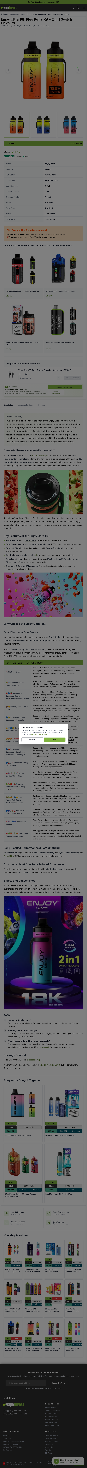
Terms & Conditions (52, 1411)
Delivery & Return (51, 1419)
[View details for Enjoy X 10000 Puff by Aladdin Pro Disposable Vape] (13, 1288)
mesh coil (45, 1047)
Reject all (32, 739)
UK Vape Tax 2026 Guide (12, 1447)
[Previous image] (8, 70)
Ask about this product (64, 387)
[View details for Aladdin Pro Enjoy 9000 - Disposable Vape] (13, 1249)
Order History (50, 1447)
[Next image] (78, 70)
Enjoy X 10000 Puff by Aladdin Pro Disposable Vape (12, 1311)
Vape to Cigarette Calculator (13, 1441)
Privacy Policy (50, 1408)
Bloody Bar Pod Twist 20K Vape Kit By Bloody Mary (32, 1271)
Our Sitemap (7, 1450)
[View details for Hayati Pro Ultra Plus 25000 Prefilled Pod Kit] (33, 1328)
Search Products (51, 1435)
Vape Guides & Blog (10, 1444)
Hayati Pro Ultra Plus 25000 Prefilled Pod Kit (33, 1350)
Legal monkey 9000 (50, 1065)
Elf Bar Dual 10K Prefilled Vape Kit (52, 1310)
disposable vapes (40, 455)
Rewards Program (52, 1425)
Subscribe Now (58, 1383)
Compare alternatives (56, 392)
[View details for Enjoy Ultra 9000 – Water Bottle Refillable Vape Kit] (74, 1328)
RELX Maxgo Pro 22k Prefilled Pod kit (13, 1349)
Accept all (54, 739)
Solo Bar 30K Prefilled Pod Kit (72, 1310)
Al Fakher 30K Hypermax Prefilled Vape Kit (33, 1311)
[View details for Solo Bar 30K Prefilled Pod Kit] (74, 1288)
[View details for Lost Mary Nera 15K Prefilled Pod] (64, 1162)
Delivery (41, 405)
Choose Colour (24, 374)
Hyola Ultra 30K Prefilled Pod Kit (18, 1135)
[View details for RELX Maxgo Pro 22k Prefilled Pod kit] (13, 1328)
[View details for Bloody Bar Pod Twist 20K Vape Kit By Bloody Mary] (33, 1249)
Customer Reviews (25, 405)
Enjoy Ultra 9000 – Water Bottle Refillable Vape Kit (73, 1350)
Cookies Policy (51, 1413)
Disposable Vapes (17, 14)
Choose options (72, 378)
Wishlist (48, 1450)
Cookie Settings (51, 1416)
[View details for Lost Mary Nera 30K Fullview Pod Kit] (64, 1103)
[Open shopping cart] (78, 7)
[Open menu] (84, 8)
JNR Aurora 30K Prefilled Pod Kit (51, 1270)
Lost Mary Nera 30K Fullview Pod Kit (60, 1135)
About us (6, 1435)
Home (5, 14)
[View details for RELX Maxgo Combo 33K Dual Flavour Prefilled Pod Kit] (23, 1162)
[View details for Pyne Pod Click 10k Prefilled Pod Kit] (53, 1328)
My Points (49, 1453)
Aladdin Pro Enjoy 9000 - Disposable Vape (12, 1271)
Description (8, 405)
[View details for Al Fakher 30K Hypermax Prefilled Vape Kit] (33, 1288)
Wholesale (49, 1444)
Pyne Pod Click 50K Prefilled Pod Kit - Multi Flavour (73, 1271)
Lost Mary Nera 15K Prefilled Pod (58, 1194)
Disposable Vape (34, 1060)
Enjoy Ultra (9, 856)
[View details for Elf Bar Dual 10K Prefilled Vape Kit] (53, 1288)
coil (35, 555)
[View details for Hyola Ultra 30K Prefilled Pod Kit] (23, 1103)
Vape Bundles (50, 1438)
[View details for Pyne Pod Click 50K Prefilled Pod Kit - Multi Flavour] (74, 1249)
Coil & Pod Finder (51, 1441)
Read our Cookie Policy (39, 734)
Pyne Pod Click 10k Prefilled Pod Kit (53, 1349)
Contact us (7, 1438)
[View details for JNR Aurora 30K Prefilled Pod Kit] (53, 1249)
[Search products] (73, 8)
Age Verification (51, 1422)
